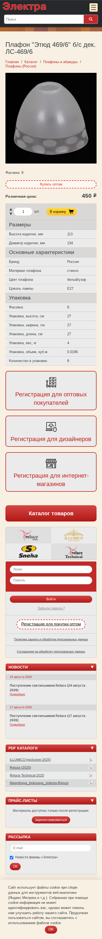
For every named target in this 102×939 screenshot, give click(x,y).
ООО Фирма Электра (40, 7)
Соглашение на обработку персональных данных (51, 651)
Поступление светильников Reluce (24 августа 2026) (47, 688)
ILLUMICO (74, 535)
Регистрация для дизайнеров (51, 439)
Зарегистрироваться (51, 820)
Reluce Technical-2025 (27, 775)
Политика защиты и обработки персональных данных (51, 639)
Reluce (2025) (20, 768)
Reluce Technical (74, 551)
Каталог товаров (51, 513)
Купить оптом (51, 184)
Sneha (28, 551)
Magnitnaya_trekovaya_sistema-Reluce (39, 783)
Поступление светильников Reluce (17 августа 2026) (47, 718)
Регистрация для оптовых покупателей (51, 398)
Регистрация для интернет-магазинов (51, 479)
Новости (18, 667)
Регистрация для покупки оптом (51, 624)
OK (51, 929)
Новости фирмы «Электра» (36, 857)
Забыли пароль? (51, 608)
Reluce (28, 535)
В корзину (58, 212)
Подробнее (17, 694)
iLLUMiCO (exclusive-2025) (30, 760)
